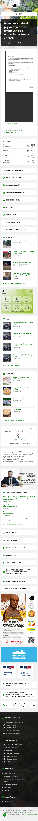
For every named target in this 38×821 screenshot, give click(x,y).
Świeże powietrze (9, 773)
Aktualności (18, 43)
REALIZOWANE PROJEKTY (14, 222)
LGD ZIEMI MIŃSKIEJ (13, 200)
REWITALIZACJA (11, 215)
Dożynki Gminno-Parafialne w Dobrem (22, 389)
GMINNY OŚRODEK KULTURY (15, 192)
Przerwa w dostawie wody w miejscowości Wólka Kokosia (17, 512)
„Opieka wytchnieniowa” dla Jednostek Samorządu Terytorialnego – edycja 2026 (20, 705)
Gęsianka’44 (17, 409)
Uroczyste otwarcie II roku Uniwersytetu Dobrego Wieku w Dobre (23, 274)
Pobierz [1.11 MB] (11, 123)
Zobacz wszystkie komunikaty (12, 525)
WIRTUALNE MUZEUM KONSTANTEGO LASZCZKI (18, 684)
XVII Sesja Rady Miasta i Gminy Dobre (23, 323)
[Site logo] (19, 8)
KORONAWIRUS (11, 555)
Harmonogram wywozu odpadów (14, 779)
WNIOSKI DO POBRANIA (14, 178)
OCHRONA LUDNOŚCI (13, 185)
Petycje (6, 790)
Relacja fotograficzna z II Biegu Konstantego (23, 252)
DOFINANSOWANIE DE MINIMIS (16, 230)
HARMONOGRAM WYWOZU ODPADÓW (16, 589)
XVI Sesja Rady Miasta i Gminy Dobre (22, 334)
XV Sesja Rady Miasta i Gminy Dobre (22, 345)
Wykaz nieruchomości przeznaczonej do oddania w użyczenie (16, 506)
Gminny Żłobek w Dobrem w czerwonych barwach (22, 263)
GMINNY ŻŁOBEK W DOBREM (15, 581)
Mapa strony (8, 787)
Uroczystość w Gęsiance (21, 399)
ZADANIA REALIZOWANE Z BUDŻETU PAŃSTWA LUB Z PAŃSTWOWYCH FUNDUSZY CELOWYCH (18, 572)
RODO (6, 782)
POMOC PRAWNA (11, 540)
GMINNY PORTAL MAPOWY (15, 170)
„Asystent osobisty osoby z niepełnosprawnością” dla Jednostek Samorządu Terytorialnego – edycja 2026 (20, 694)
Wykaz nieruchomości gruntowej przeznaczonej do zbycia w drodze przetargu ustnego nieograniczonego (19, 498)
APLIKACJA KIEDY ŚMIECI (14, 562)
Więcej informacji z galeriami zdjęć (14, 283)
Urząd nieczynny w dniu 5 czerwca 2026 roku (17, 519)
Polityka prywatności (10, 785)
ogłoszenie (9, 133)
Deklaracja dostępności (11, 776)
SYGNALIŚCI (10, 207)
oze (15, 133)
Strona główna (8, 43)
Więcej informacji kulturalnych (13, 420)
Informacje (18, 130)
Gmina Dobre (8, 801)
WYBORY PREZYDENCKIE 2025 (15, 548)
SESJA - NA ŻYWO (11, 533)
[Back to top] (4, 815)
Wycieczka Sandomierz (20, 241)
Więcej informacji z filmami (12, 365)
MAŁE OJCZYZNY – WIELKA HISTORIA (21, 378)
